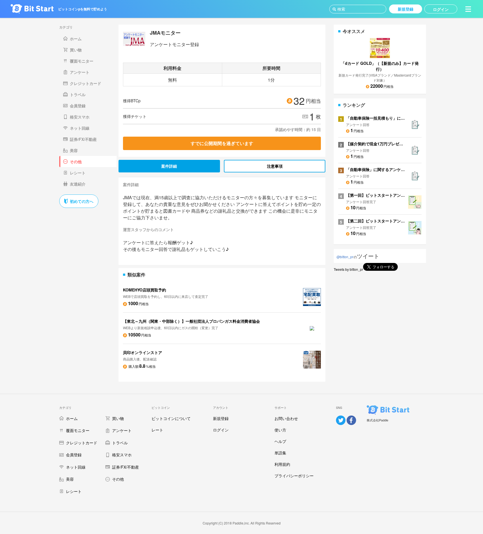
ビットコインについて (171, 418)
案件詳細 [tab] (169, 166)
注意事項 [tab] (275, 166)
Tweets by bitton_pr (348, 269)
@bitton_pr (345, 256)
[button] (468, 8)
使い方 (280, 430)
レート (157, 430)
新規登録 (221, 418)
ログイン (221, 430)
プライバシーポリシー (294, 475)
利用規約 (282, 464)
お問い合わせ (286, 418)
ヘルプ (280, 441)
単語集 (280, 452)
